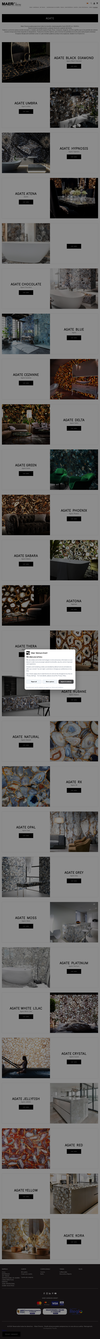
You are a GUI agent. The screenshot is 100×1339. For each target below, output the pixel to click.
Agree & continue (66, 681)
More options (50, 681)
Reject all (34, 681)
